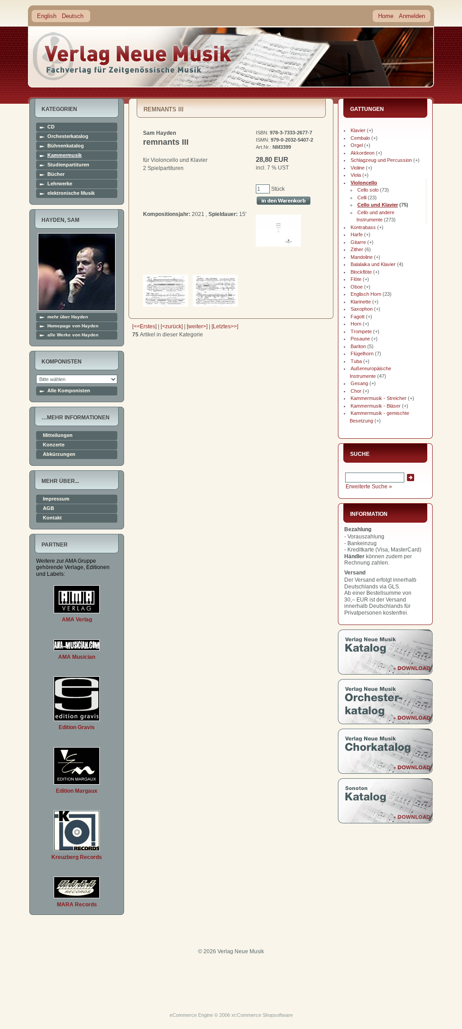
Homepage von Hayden (72, 326)
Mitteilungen (58, 435)
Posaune (360, 338)
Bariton (358, 346)
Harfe (357, 234)
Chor (356, 391)
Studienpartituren (68, 164)
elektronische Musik (71, 193)
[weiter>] (197, 326)
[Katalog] (385, 673)
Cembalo (360, 138)
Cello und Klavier (377, 204)
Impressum (56, 498)
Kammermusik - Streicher (379, 398)
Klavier (358, 130)
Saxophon (362, 309)
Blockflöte (361, 272)
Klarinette (361, 301)
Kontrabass (363, 227)
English (46, 16)
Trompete (361, 331)
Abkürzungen (59, 454)
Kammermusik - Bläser (376, 406)
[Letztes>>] (225, 326)
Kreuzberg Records (76, 857)
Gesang (359, 383)
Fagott (358, 316)
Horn (356, 323)
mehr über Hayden (67, 317)
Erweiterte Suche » (369, 486)
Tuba (356, 361)
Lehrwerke (59, 183)
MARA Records (77, 904)
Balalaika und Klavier (373, 264)
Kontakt (52, 517)
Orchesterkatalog (67, 136)
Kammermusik (64, 155)
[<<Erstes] (144, 326)
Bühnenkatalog (65, 145)
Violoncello (364, 182)
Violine (358, 167)
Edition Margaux (76, 791)
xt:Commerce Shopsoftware (262, 1015)
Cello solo (368, 190)
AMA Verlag (77, 619)
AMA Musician (76, 657)
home (132, 56)
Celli (361, 197)
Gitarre (358, 242)
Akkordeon (362, 153)
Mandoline (362, 257)
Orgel (357, 145)
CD (51, 126)
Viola (356, 175)
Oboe (357, 286)
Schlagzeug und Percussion (381, 160)
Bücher (56, 174)
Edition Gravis (77, 727)
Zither (357, 249)
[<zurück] (172, 326)
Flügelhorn (362, 353)
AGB (48, 508)
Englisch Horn (366, 294)
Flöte (356, 279)
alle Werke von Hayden (72, 335)
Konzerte (54, 444)
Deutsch (72, 16)
